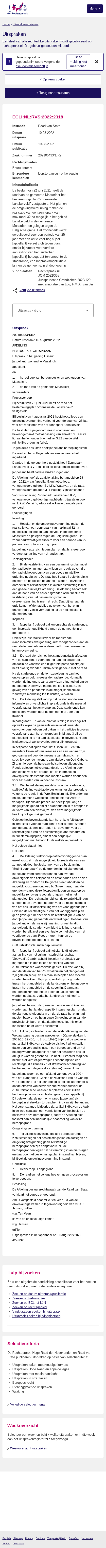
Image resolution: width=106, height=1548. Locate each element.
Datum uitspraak (19, 135)
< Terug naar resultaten (53, 93)
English (6, 1538)
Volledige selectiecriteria (27, 1404)
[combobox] (53, 310)
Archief (6, 1543)
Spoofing (74, 1538)
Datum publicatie (19, 146)
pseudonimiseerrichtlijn (32, 66)
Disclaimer (18, 1543)
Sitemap (18, 1538)
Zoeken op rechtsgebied (29, 1307)
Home (6, 24)
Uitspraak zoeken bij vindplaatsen (36, 1316)
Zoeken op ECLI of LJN (29, 1303)
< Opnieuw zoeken (53, 79)
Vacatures (87, 1538)
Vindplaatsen (22, 271)
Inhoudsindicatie (25, 185)
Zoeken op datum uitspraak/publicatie (39, 1294)
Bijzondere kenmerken (20, 176)
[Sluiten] (97, 62)
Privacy (29, 1538)
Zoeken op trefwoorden (28, 1298)
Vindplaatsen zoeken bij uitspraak (36, 1311)
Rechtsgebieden (24, 162)
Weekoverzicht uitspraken (28, 1448)
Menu (93, 8)
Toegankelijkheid (56, 1538)
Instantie (18, 126)
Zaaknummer (22, 155)
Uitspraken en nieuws (25, 24)
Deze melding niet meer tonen (78, 61)
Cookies (40, 1538)
